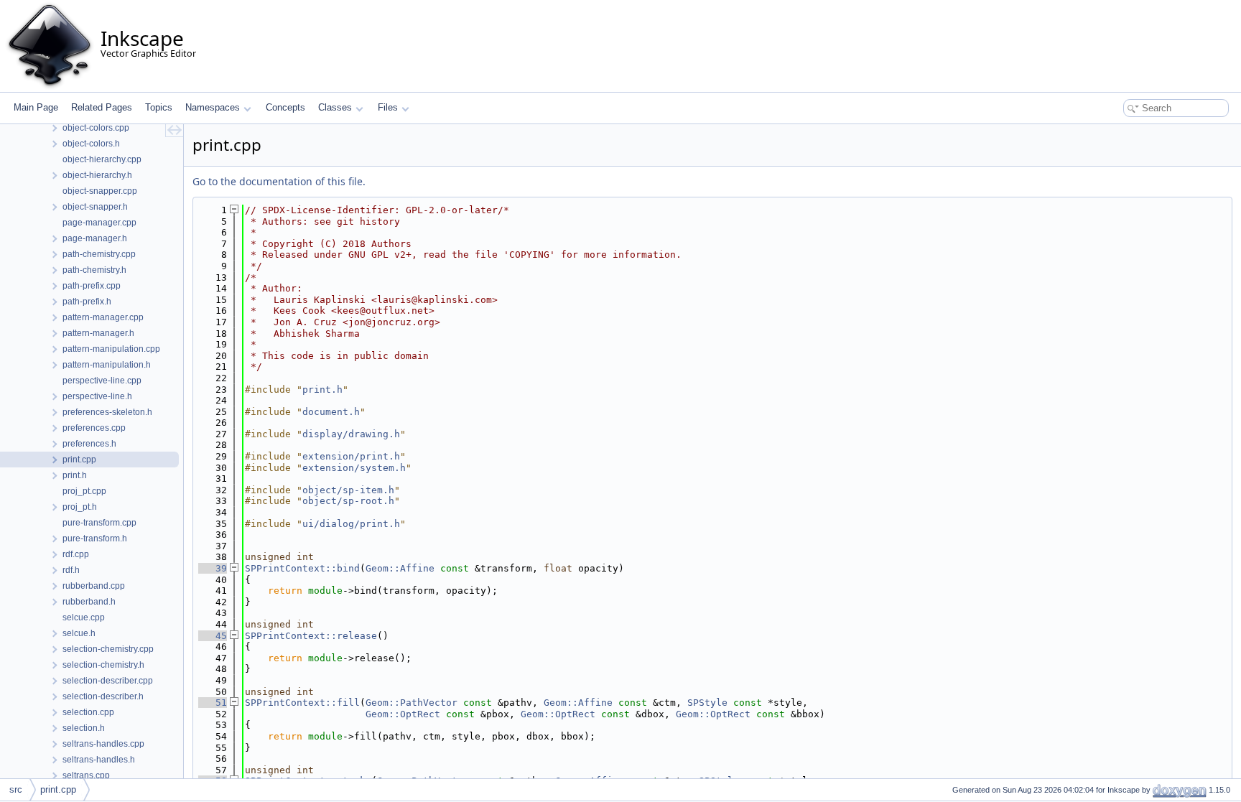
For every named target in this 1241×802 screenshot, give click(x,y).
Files (388, 107)
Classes (335, 107)
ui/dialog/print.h (351, 523)
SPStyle (707, 702)
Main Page (36, 107)
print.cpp (58, 789)
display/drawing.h (351, 434)
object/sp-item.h (348, 490)
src (15, 789)
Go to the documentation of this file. (279, 181)
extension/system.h (354, 467)
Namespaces (212, 107)
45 (212, 635)
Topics (158, 107)
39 (212, 568)
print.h (322, 389)
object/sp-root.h (348, 500)
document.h (331, 411)
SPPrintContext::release (311, 635)
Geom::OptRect (403, 714)
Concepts (285, 107)
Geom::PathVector (411, 702)
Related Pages (101, 107)
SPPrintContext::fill (302, 702)
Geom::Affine (400, 568)
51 (212, 702)
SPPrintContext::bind (302, 568)
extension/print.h (351, 456)
